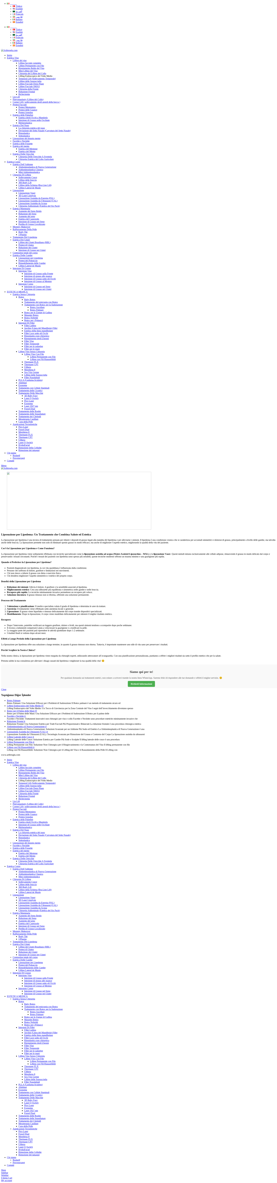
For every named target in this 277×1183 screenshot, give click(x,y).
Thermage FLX (31, 362)
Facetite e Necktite (21, 141)
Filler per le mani (32, 349)
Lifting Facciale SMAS (29, 86)
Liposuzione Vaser (26, 193)
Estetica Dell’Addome (23, 164)
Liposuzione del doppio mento (26, 138)
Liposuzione (18, 190)
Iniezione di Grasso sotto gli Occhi (40, 279)
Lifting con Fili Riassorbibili (43, 359)
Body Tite (23, 232)
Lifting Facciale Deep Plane (31, 84)
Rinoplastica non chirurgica (36, 336)
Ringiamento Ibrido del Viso (31, 68)
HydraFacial (24, 445)
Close (3, 689)
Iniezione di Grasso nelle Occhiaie (34, 120)
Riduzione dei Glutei (27, 247)
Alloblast (22, 382)
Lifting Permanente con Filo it (20, 742)
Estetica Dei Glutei (21, 240)
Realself (16, 455)
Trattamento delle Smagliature (32, 414)
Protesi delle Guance (27, 110)
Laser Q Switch (31, 398)
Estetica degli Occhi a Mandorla (33, 117)
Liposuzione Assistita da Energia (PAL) (36, 198)
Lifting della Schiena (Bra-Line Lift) (35, 185)
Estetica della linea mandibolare (38, 331)
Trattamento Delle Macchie (30, 393)
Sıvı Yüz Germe (31, 372)
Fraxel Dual (29, 408)
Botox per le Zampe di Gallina (38, 312)
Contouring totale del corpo (25, 253)
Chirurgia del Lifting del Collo (32, 73)
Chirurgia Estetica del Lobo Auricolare (36, 159)
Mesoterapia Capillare (28, 419)
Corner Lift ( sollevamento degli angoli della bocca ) (36, 102)
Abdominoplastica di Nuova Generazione (37, 167)
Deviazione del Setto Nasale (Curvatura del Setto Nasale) (44, 130)
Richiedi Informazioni (141, 684)
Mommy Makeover (21, 227)
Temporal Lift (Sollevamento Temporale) (37, 78)
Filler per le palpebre (33, 346)
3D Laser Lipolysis (27, 195)
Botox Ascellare (37, 307)
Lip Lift (16, 97)
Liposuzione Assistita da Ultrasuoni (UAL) (38, 201)
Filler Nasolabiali (32, 377)
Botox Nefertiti (31, 318)
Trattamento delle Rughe (29, 411)
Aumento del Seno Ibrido (30, 211)
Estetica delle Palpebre (23, 115)
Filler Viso (29, 341)
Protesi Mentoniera (27, 107)
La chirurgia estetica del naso (31, 128)
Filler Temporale (31, 343)
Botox (21, 297)
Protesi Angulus (25, 112)
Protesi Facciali (20, 104)
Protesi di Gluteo (26, 245)
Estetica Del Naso (21, 125)
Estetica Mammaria (21, 208)
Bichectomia (24, 94)
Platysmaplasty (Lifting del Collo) (28, 99)
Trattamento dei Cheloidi (29, 416)
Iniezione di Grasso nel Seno (31, 221)
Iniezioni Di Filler (26, 323)
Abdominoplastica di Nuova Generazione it (26, 726)
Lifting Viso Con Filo (34, 354)
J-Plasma (22, 234)
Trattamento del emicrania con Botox (41, 302)
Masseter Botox (31, 315)
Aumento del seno (26, 216)
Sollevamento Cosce (27, 177)
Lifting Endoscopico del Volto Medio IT (25, 705)
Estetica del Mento (26, 151)
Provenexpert (19, 458)
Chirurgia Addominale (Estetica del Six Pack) (39, 206)
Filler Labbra (30, 325)
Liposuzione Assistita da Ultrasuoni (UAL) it (27, 731)
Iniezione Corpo (25, 284)
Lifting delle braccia (27, 180)
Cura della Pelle (25, 421)
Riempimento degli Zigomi (36, 338)
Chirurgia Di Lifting (22, 175)
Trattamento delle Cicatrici (30, 390)
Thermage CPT (31, 364)
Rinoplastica (24, 133)
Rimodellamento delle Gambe (32, 263)
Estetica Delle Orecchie (23, 154)
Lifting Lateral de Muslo (29, 188)
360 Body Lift (24, 182)
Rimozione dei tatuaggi (29, 450)
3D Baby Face (31, 395)
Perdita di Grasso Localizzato (31, 224)
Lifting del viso (20, 60)
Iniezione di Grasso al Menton (38, 281)
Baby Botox (29, 299)
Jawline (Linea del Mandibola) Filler (40, 328)
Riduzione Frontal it (16, 721)
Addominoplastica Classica (30, 169)
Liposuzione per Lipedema (30, 258)
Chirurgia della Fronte (28, 89)
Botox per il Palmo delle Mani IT (22, 711)
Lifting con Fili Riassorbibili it (20, 747)
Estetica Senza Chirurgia (24, 294)
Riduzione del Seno (27, 214)
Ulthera (27, 367)
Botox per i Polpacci (33, 320)
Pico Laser (29, 401)
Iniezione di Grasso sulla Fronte (38, 273)
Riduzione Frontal (26, 91)
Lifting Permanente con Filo (31, 65)
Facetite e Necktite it (16, 716)
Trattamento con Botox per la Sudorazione (43, 305)
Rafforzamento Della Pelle (25, 229)
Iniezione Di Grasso (22, 268)
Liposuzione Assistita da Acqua (32, 203)
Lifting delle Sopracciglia (29, 81)
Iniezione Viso (25, 271)
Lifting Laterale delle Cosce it (20, 737)
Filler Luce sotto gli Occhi (36, 333)
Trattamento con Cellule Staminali (33, 388)
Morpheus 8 (29, 369)
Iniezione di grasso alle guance (38, 276)
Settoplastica (24, 136)
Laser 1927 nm (31, 406)
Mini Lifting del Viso (28, 71)
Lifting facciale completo (29, 63)
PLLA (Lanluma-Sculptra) (30, 380)
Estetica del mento (21, 146)
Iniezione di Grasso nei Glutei (32, 250)
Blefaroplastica (25, 123)
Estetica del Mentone (28, 149)
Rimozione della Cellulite (30, 447)
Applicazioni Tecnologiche (25, 424)
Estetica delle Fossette (23, 143)
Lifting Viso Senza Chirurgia (31, 351)
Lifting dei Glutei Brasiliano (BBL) (34, 242)
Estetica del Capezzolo (28, 219)
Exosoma (22, 385)
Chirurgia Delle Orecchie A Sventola (35, 156)
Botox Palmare (37, 310)
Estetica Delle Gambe (22, 255)
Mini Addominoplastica (29, 172)
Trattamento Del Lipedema (25, 237)
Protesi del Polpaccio (28, 260)
